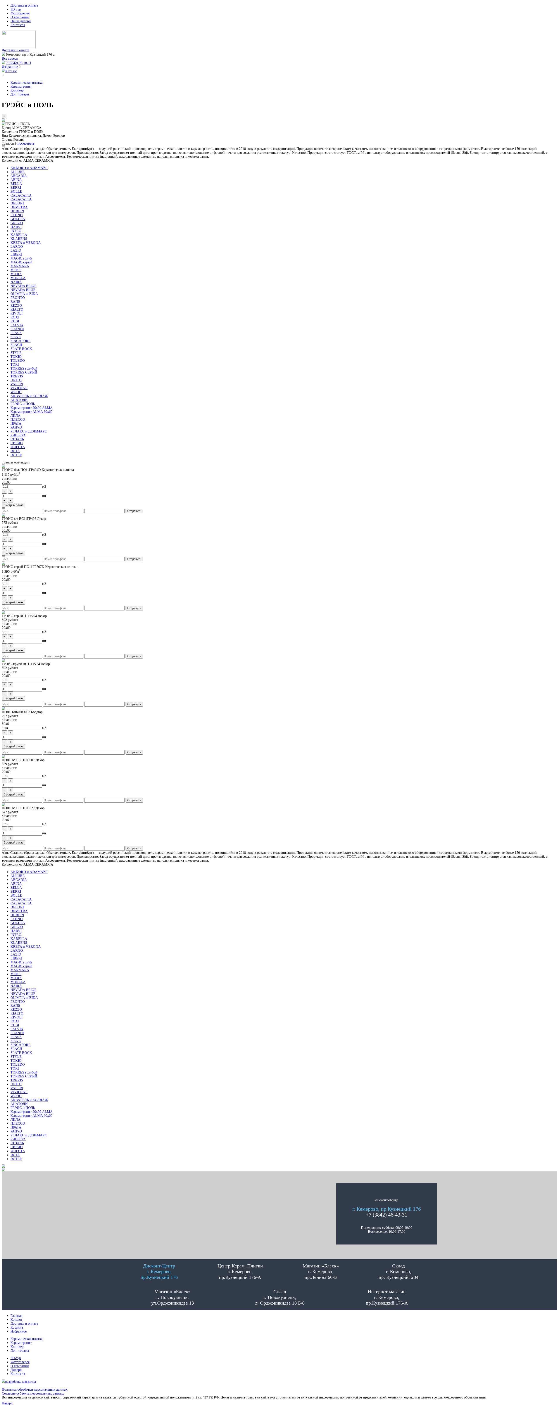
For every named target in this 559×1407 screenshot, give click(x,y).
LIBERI (16, 254)
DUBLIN (17, 211)
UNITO (16, 380)
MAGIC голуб (21, 258)
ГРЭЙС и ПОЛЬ (22, 404)
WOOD (16, 392)
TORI (14, 364)
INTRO (15, 231)
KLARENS (18, 238)
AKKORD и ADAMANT (29, 168)
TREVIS (16, 376)
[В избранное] (3, 146)
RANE (15, 301)
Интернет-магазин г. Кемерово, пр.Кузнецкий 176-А (387, 1297)
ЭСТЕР (16, 455)
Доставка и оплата (15, 50)
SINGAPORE (20, 341)
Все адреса (10, 58)
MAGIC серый (21, 262)
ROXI (14, 317)
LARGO (16, 246)
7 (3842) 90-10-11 (18, 63)
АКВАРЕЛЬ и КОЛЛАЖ (29, 396)
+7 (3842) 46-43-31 (386, 1215)
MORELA (18, 278)
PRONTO (17, 297)
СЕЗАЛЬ (17, 439)
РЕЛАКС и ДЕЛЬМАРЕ (28, 431)
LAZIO (15, 250)
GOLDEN (17, 219)
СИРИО (16, 443)
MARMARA (19, 266)
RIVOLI (16, 313)
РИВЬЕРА (18, 435)
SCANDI (17, 329)
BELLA (16, 183)
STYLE (16, 352)
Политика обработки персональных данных (34, 1389)
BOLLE (16, 191)
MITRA (16, 274)
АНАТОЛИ (19, 400)
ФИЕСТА (17, 447)
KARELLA (18, 235)
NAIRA (16, 282)
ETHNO (16, 215)
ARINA (16, 179)
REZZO (16, 305)
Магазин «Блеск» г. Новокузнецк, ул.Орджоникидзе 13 (172, 1297)
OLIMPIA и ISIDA (24, 294)
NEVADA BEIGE (23, 286)
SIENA (15, 337)
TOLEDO (17, 360)
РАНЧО (16, 427)
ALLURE (17, 172)
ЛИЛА (15, 415)
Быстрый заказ (13, 505)
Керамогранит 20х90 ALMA (31, 408)
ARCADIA (18, 176)
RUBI (14, 321)
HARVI (16, 227)
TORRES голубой (23, 368)
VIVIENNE (19, 388)
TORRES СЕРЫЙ (23, 372)
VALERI (16, 384)
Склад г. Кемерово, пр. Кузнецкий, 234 (398, 1271)
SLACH (16, 345)
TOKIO (16, 356)
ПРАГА (15, 423)
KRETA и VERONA (25, 242)
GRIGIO (16, 223)
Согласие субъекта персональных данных (33, 1393)
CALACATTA (21, 195)
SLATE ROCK (21, 349)
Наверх (7, 1403)
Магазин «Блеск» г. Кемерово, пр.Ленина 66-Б (321, 1271)
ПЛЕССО (17, 419)
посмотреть (26, 143)
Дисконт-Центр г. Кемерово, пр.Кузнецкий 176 (159, 1271)
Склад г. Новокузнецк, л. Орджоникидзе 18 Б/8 (280, 1297)
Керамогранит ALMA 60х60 (31, 411)
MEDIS (15, 270)
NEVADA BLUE (22, 290)
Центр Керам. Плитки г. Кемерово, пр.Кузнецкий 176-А (240, 1271)
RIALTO (16, 309)
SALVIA (16, 325)
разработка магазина (20, 1381)
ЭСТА (15, 451)
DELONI (17, 203)
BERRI (15, 187)
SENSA (16, 333)
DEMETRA (19, 207)
